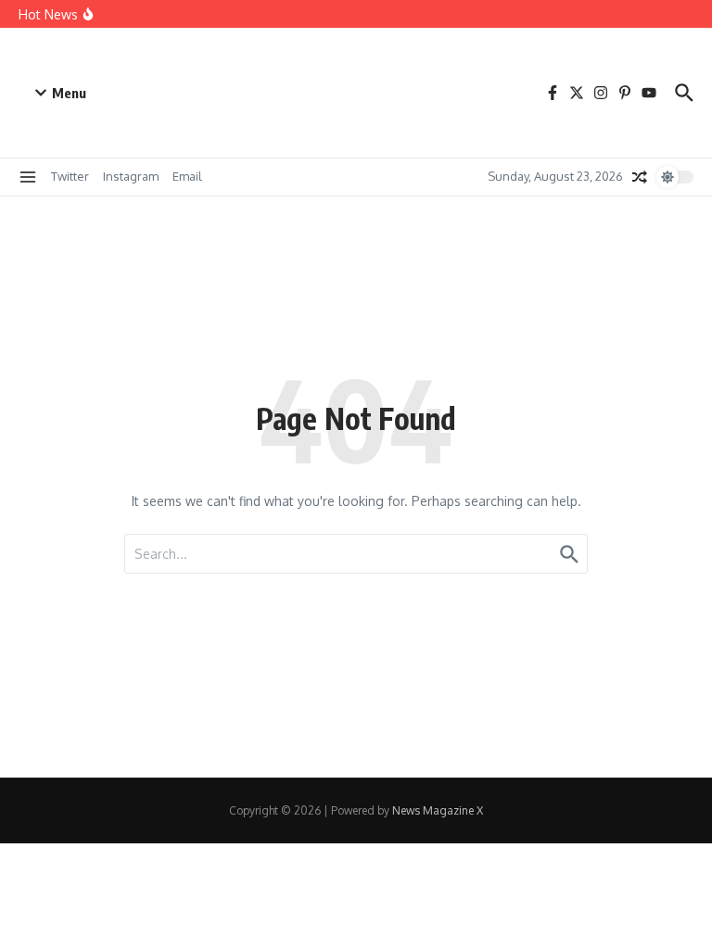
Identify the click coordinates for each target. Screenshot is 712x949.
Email (187, 176)
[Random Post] (639, 177)
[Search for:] (356, 554)
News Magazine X (437, 810)
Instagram (131, 176)
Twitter (70, 176)
